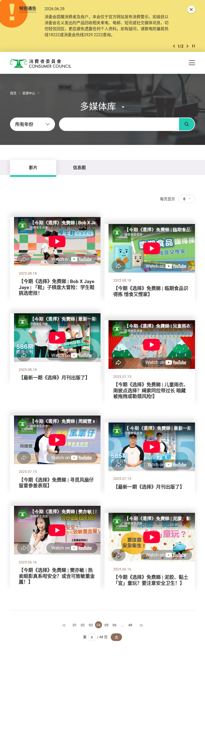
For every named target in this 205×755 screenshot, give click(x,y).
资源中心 (28, 93)
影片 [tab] (33, 167)
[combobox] (32, 124)
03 (91, 625)
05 (106, 625)
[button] (174, 46)
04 (98, 625)
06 (114, 625)
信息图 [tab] (79, 167)
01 (75, 625)
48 (130, 625)
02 (83, 625)
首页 (13, 93)
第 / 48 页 (95, 637)
